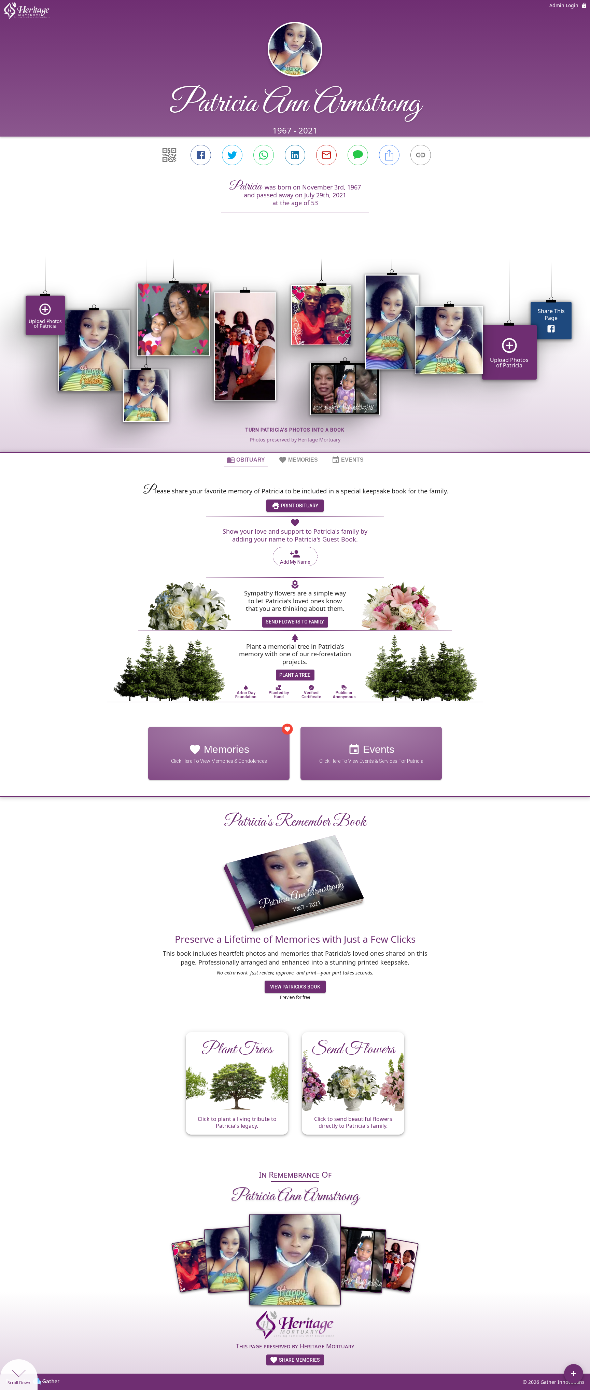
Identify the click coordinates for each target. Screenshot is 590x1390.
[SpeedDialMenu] (573, 1373)
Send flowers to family (295, 621)
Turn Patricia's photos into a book (295, 430)
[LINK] (420, 155)
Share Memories (299, 1360)
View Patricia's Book (295, 986)
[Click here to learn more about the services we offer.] (295, 1326)
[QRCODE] (169, 155)
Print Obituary (299, 505)
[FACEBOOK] (201, 155)
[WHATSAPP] (263, 155)
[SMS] (358, 155)
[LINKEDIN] (295, 155)
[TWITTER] (232, 155)
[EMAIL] (326, 155)
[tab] (246, 459)
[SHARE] (389, 155)
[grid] (295, 344)
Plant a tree (294, 675)
